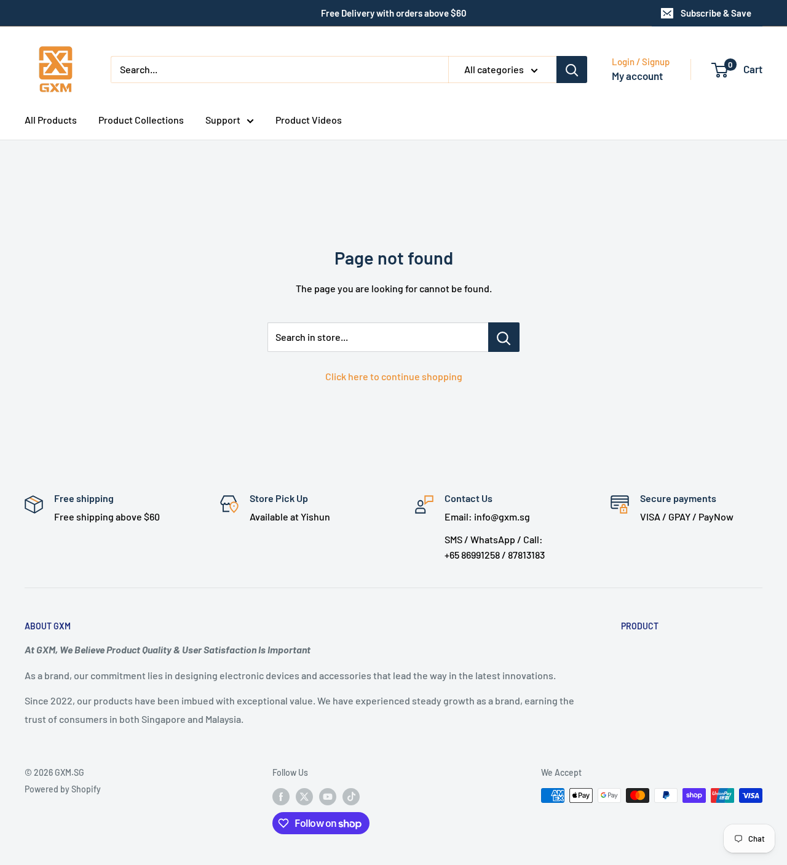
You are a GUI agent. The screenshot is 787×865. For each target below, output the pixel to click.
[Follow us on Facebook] (281, 796)
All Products (51, 120)
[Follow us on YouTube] (327, 796)
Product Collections (141, 120)
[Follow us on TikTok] (351, 796)
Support (222, 120)
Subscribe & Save (716, 12)
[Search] (571, 69)
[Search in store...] (504, 337)
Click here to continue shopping (393, 376)
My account (637, 76)
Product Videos (308, 120)
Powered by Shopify (63, 789)
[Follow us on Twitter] (304, 796)
